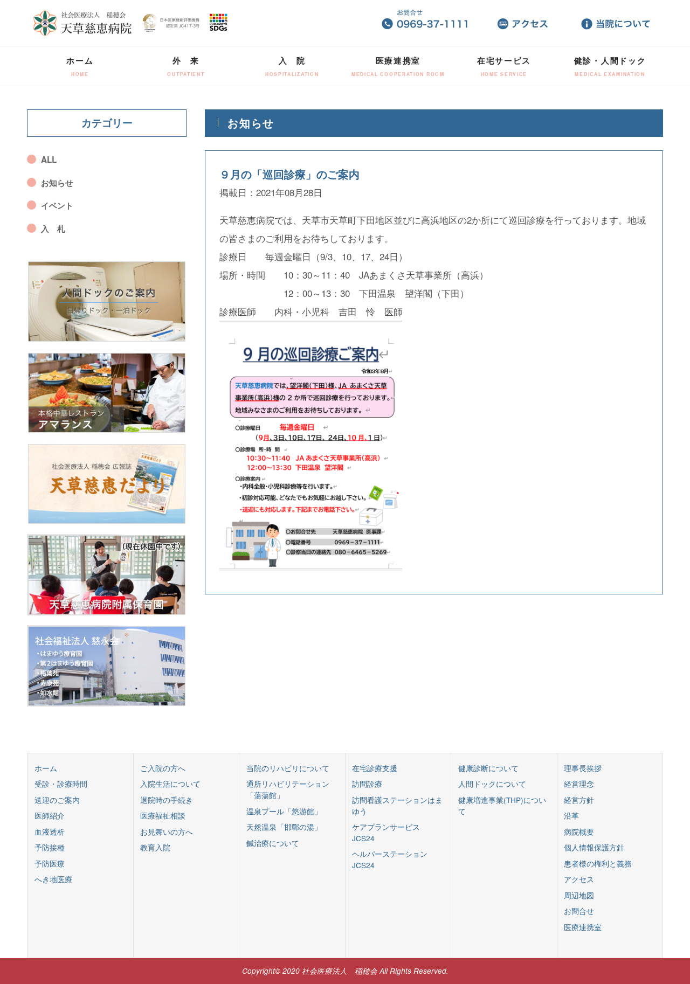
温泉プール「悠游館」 (284, 811)
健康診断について (488, 768)
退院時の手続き (166, 799)
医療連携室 (398, 66)
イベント (57, 205)
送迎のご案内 (57, 799)
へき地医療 (53, 879)
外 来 (185, 66)
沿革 (571, 815)
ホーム (79, 66)
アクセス (579, 879)
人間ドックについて (492, 783)
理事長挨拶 (583, 768)
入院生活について (170, 783)
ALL (49, 159)
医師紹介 (49, 815)
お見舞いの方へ (166, 831)
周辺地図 (579, 895)
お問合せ (579, 910)
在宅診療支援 (374, 768)
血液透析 (49, 831)
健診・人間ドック (610, 66)
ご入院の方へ (162, 768)
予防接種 (49, 847)
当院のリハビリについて (287, 768)
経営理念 (579, 783)
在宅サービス (504, 66)
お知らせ (57, 183)
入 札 (53, 228)
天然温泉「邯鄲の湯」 (284, 826)
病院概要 (579, 831)
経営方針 (579, 799)
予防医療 (49, 863)
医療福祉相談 (162, 815)
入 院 (292, 66)
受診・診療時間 (60, 783)
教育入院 (155, 847)
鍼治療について (272, 842)
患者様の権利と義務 (598, 863)
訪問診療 (367, 783)
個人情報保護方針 (594, 847)
